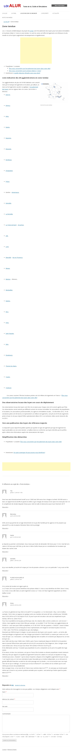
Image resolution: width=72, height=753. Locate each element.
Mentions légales (12, 749)
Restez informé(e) (7, 17)
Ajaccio (8, 95)
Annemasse (15, 192)
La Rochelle (9, 214)
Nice (7, 312)
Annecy (8, 105)
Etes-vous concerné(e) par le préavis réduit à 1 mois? (25, 71)
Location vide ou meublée (28, 13)
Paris (7, 323)
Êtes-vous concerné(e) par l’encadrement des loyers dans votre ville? (29, 68)
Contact (4, 749)
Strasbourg (9, 355)
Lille (7, 236)
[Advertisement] (36, 50)
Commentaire (6, 714)
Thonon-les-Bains (11, 366)
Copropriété (44, 13)
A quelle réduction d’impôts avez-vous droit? (27, 73)
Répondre (5, 507)
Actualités (55, 13)
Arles (7, 116)
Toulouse (8, 388)
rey (12, 685)
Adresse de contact (8, 699)
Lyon (7, 247)
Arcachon (21, 225)
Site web (4, 706)
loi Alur (31, 31)
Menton (8, 279)
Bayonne (8, 138)
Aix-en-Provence (17, 257)
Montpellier (9, 290)
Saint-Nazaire (10, 333)
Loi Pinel (13, 13)
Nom (4, 692)
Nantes (8, 301)
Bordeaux (9, 160)
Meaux (8, 268)
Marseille (8, 257)
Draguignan (9, 171)
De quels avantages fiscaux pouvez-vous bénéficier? (29, 452)
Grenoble (8, 203)
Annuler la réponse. (20, 685)
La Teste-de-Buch (11, 225)
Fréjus (7, 181)
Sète (7, 344)
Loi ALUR (4, 13)
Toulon (8, 377)
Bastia (7, 127)
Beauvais (8, 149)
